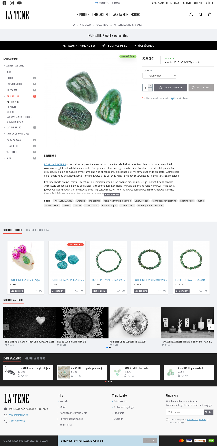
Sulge (150, 440)
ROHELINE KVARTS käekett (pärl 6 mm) (109, 279)
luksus (66, 205)
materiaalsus (52, 205)
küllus (201, 200)
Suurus (146, 70)
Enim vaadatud (12, 358)
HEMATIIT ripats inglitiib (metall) (35, 368)
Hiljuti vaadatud (35, 358)
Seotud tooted (12, 230)
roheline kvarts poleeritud (117, 200)
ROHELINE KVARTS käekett (190, 279)
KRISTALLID (85, 24)
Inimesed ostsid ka (37, 230)
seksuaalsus (127, 205)
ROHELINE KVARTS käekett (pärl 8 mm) (150, 279)
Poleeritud (94, 200)
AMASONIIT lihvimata (137, 368)
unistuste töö (142, 200)
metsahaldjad (109, 205)
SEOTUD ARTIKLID (13, 300)
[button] (6, 327)
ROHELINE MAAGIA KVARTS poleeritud (68, 279)
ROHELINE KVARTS (55, 164)
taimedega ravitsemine (164, 200)
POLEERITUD (102, 24)
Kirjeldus (50, 155)
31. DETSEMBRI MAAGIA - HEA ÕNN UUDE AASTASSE (29, 341)
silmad (77, 205)
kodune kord (187, 200)
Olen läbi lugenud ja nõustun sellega (189, 421)
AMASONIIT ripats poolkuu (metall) (88, 368)
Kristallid (80, 200)
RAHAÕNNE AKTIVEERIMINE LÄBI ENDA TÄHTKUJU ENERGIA (187, 341)
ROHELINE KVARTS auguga (25, 279)
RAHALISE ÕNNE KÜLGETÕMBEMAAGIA (128, 341)
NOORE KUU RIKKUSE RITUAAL (71, 341)
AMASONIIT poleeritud (190, 368)
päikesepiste (91, 205)
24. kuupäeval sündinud (150, 205)
